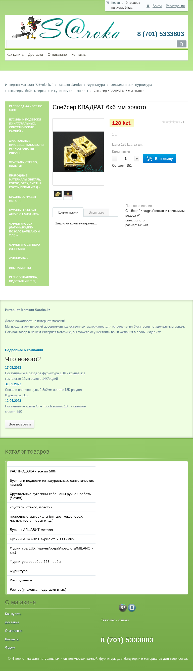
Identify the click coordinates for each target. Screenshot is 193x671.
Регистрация (175, 6)
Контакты (78, 54)
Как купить (15, 54)
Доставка (35, 54)
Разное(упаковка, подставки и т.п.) (38, 589)
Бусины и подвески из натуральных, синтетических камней (52, 482)
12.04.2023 (13, 401)
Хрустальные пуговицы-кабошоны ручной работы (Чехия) (50, 496)
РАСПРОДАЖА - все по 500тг (34, 471)
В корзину (164, 159)
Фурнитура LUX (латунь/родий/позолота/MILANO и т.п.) (51, 550)
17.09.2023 (13, 368)
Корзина (117, 3)
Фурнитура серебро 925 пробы (35, 562)
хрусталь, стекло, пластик (31, 507)
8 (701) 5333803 (160, 34)
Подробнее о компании (24, 350)
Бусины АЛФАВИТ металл (31, 530)
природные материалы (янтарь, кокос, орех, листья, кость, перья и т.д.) (46, 518)
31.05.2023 (13, 384)
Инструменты (21, 580)
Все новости (20, 424)
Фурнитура (19, 571)
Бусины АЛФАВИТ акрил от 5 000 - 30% (42, 539)
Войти (157, 6)
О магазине (57, 54)
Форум (10, 647)
